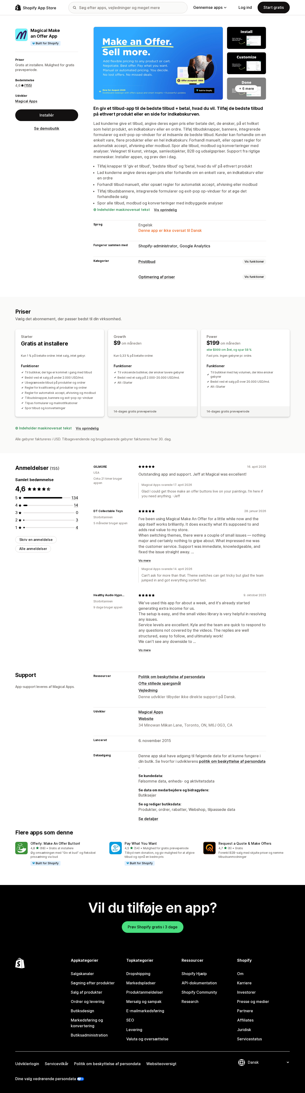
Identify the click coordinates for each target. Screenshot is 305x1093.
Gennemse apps (208, 7)
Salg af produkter (86, 992)
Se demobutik (46, 128)
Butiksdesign (82, 1010)
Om (240, 973)
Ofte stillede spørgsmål (159, 683)
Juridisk (244, 1029)
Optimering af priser (156, 277)
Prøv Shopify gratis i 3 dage (153, 927)
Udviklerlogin (27, 1063)
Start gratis (274, 7)
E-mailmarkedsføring (145, 1010)
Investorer (246, 992)
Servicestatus (249, 1039)
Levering (134, 1029)
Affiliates (245, 1020)
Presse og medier (253, 1001)
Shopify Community (199, 992)
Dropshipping (138, 973)
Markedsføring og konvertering (87, 1023)
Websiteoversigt (161, 1063)
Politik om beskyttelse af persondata (171, 676)
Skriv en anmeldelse (36, 540)
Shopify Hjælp (194, 973)
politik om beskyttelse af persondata (232, 761)
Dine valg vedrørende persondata (45, 1078)
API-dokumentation (199, 983)
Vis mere (144, 560)
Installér (47, 115)
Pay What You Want (141, 843)
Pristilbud (146, 261)
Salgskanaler (82, 973)
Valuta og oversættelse (147, 1039)
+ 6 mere (246, 88)
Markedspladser (141, 983)
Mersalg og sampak (144, 1001)
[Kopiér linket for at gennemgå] (110, 466)
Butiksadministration (89, 1035)
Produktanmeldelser (144, 992)
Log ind (245, 7)
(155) (28, 85)
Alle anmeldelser (33, 549)
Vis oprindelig (165, 210)
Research (190, 1001)
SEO (130, 1020)
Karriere (244, 983)
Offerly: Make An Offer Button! (55, 843)
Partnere (245, 1010)
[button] (58, 854)
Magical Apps (26, 101)
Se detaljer (148, 818)
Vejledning (148, 690)
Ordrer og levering (87, 1001)
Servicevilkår (56, 1063)
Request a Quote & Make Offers (245, 843)
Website (145, 718)
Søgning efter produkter (93, 983)
